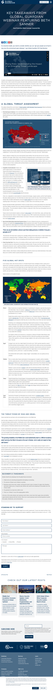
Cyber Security (22, 661)
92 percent (12, 173)
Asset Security (21, 660)
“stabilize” (48, 115)
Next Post (49, 574)
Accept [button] (35, 688)
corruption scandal (40, 395)
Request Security (44, 2)
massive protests (38, 432)
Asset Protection (17, 28)
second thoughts (17, 193)
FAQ (36, 663)
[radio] (4, 542)
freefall (23, 367)
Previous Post (5, 574)
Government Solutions (7, 661)
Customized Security (23, 663)
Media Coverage (27, 28)
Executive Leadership (6, 673)
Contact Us (21, 673)
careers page (20, 556)
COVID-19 (37, 665)
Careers (3, 676)
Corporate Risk (36, 28)
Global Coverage (5, 674)
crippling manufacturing (35, 369)
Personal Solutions (6, 660)
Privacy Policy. (31, 633)
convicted (19, 330)
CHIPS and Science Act (12, 182)
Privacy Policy (12, 682)
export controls (28, 199)
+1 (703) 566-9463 (23, 671)
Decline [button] (43, 688)
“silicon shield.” (28, 213)
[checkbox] (26, 542)
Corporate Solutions (6, 658)
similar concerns (11, 218)
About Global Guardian (7, 671)
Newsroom (38, 660)
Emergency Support (23, 676)
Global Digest (38, 658)
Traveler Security (22, 658)
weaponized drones (19, 223)
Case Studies (38, 661)
